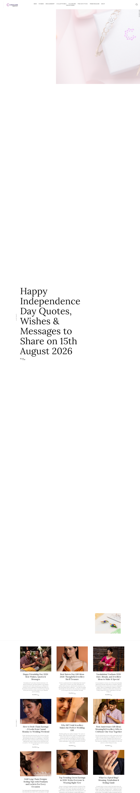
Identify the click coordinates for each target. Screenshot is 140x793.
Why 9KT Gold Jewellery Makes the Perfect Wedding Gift (72, 728)
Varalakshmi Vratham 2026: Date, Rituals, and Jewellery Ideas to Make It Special (108, 677)
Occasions (72, 4)
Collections (61, 4)
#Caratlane (139, 13)
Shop (103, 4)
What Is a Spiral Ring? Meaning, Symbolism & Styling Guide (108, 780)
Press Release (94, 4)
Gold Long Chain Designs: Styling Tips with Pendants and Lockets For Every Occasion (36, 783)
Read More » (35, 694)
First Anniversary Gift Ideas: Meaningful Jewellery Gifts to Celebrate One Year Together (108, 729)
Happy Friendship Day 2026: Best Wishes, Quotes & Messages (35, 677)
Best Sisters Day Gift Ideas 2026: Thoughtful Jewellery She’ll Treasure (72, 677)
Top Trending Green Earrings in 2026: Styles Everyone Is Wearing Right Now (72, 780)
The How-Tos (82, 4)
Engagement (50, 4)
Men (35, 4)
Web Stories (70, 5)
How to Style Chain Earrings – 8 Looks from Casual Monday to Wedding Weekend (35, 729)
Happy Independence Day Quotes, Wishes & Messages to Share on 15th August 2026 (50, 321)
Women (41, 4)
